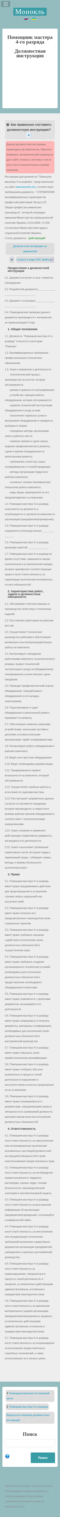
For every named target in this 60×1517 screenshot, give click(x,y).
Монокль (30, 12)
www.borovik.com (26, 187)
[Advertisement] (30, 84)
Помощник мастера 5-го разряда (28, 1406)
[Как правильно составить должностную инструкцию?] (30, 135)
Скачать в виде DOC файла (33, 259)
